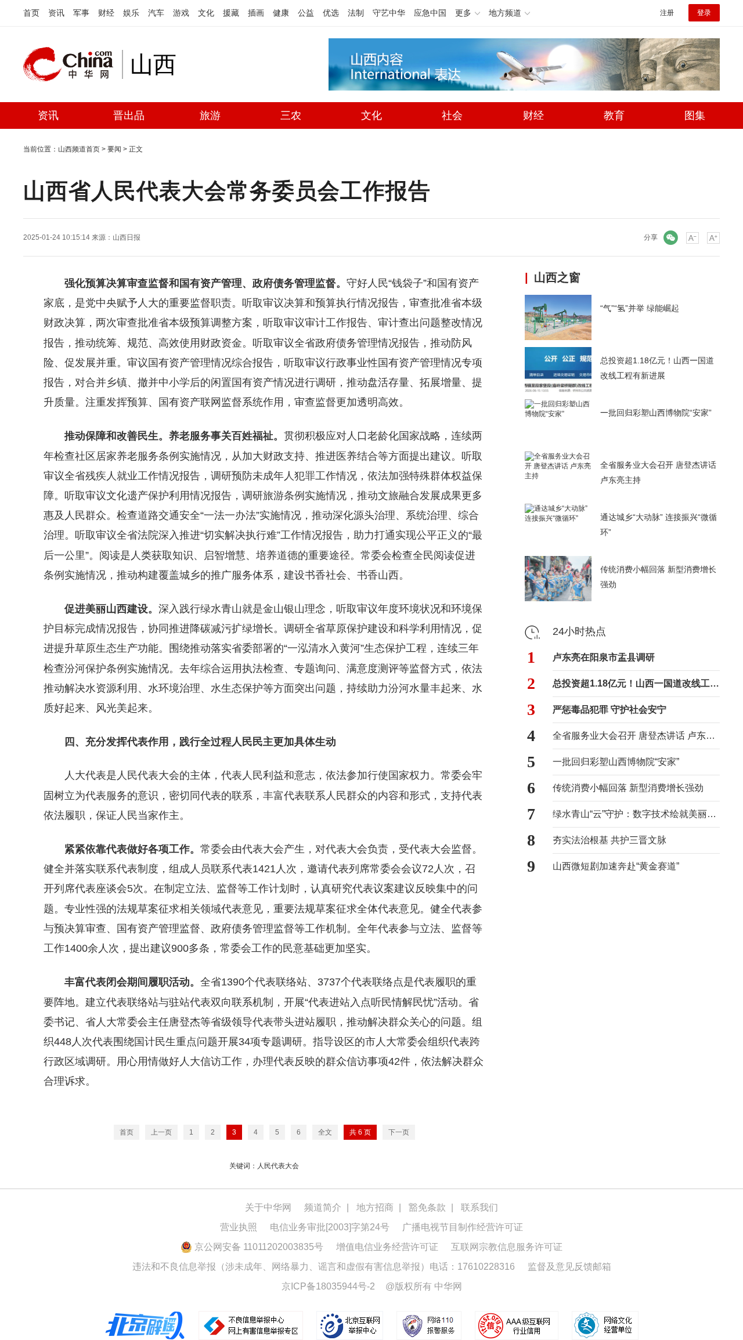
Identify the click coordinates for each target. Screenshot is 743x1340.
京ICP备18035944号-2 (328, 1286)
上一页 (161, 1132)
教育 (614, 115)
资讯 (56, 12)
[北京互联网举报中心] (351, 1325)
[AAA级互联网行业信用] (516, 1325)
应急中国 (430, 12)
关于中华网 (268, 1207)
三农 (290, 115)
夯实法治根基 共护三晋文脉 (609, 840)
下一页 (398, 1132)
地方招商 (375, 1207)
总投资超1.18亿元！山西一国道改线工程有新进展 (636, 683)
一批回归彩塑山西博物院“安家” (616, 762)
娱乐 (131, 12)
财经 (106, 12)
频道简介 (322, 1207)
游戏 (181, 12)
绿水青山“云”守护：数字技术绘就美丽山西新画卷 (636, 814)
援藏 (231, 12)
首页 (31, 12)
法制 (356, 12)
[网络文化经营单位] (605, 1325)
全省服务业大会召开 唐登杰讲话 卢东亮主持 (636, 736)
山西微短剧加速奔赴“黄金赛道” (616, 866)
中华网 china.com (72, 64)
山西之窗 (557, 277)
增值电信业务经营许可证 (387, 1247)
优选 (331, 12)
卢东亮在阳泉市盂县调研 (604, 657)
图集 (694, 115)
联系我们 (479, 1207)
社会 (452, 115)
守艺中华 (389, 12)
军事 (81, 12)
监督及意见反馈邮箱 (569, 1267)
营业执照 (238, 1227)
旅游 (210, 115)
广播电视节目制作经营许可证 (462, 1227)
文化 (206, 12)
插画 (256, 12)
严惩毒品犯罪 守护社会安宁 (609, 709)
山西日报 (126, 237)
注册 (667, 13)
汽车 (156, 12)
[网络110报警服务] (430, 1325)
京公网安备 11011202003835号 (257, 1247)
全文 (325, 1132)
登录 (704, 13)
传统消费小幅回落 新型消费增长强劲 (628, 788)
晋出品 (129, 115)
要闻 (114, 149)
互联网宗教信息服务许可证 (506, 1247)
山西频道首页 (79, 149)
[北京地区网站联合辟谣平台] (146, 1325)
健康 (281, 12)
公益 (306, 12)
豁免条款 (427, 1207)
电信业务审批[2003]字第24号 (329, 1227)
